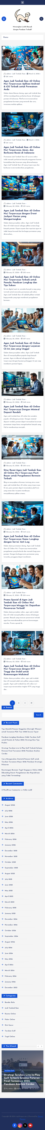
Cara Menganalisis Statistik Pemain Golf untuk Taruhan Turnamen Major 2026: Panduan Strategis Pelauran (22, 762)
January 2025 (10, 913)
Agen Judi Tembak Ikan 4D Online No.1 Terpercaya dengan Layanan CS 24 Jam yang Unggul (22, 346)
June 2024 (9, 953)
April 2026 (9, 828)
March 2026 (9, 834)
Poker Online (10, 1019)
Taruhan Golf (10, 1031)
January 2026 (10, 845)
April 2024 (9, 965)
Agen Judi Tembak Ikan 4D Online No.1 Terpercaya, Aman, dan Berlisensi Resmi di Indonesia (22, 150)
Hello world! (27, 790)
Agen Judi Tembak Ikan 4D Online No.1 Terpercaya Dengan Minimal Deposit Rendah (22, 409)
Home (5, 37)
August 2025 (10, 873)
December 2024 (11, 919)
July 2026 (8, 811)
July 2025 (8, 879)
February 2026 (10, 839)
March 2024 (9, 970)
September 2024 (11, 936)
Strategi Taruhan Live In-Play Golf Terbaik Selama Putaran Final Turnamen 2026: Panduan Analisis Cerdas (22, 751)
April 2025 (9, 896)
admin (8, 74)
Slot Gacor (9, 1025)
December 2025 (11, 851)
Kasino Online (10, 1014)
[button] (38, 1046)
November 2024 (11, 925)
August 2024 (10, 942)
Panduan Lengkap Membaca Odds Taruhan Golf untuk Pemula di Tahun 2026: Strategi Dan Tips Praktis (21, 740)
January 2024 (10, 982)
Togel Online (10, 1036)
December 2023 (11, 988)
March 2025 (9, 902)
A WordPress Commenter (11, 790)
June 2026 (9, 816)
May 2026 (9, 822)
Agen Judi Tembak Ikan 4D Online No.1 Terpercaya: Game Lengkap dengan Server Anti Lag (22, 539)
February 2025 (10, 908)
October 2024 (10, 930)
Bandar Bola (10, 1002)
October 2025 (10, 862)
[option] (23, 1071)
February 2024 (10, 976)
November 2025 (11, 856)
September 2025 (11, 868)
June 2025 (9, 885)
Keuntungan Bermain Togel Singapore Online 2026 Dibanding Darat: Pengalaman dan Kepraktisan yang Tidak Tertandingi (22, 772)
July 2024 (8, 948)
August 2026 (10, 805)
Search (9, 707)
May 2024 (9, 959)
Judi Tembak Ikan (18, 74)
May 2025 (9, 891)
